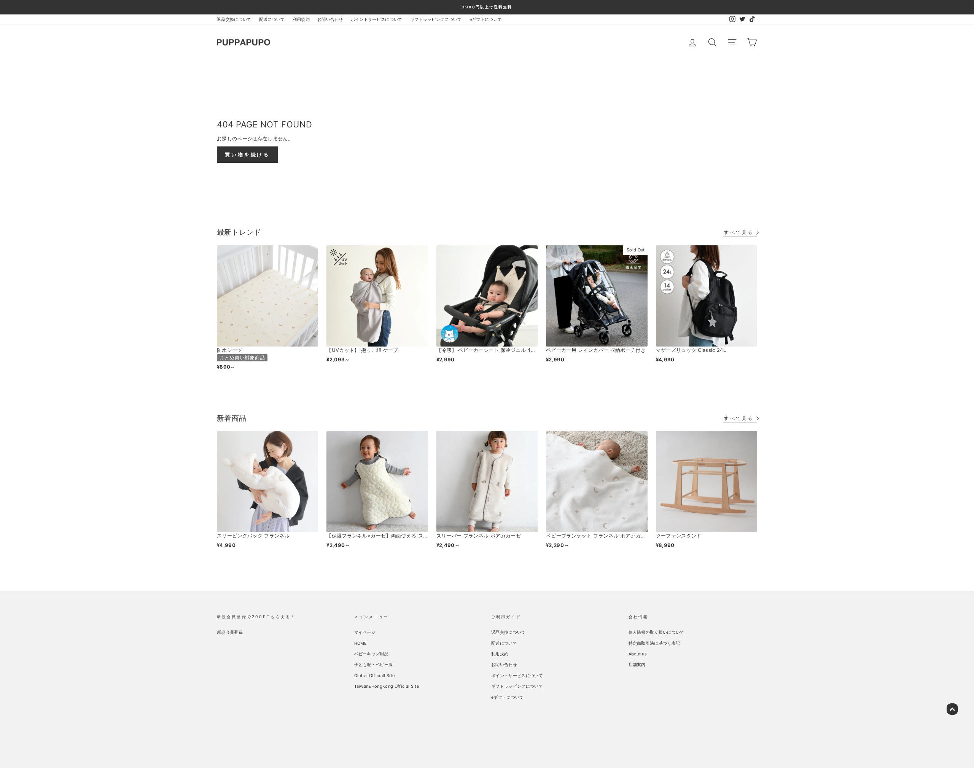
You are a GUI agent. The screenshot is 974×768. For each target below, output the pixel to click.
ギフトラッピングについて (436, 19)
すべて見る (739, 232)
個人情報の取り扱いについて (656, 632)
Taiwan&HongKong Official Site (386, 686)
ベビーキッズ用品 (371, 654)
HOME (360, 643)
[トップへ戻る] (952, 709)
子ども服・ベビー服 (373, 664)
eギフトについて (485, 19)
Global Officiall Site (374, 675)
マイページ (365, 632)
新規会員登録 (230, 632)
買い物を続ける (247, 154)
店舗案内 (637, 664)
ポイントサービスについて (377, 19)
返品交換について (234, 19)
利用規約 (301, 19)
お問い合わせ (330, 19)
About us (638, 654)
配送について (272, 19)
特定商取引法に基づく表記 (654, 643)
